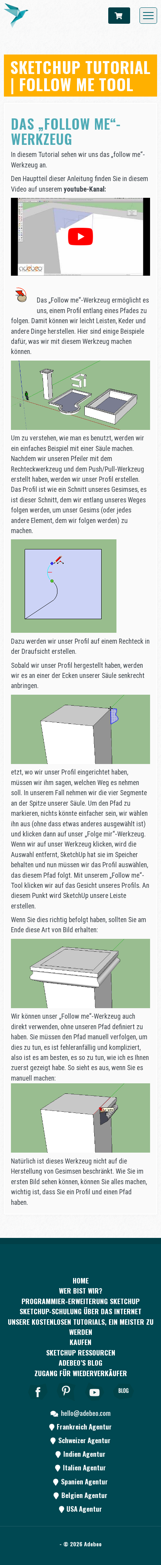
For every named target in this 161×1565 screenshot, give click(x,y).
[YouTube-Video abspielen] (80, 237)
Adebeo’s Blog (80, 1362)
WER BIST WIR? (80, 1290)
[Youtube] (95, 1402)
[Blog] (123, 1402)
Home (81, 1280)
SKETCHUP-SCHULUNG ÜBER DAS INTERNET (80, 1311)
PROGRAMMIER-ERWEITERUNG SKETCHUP (80, 1301)
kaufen (80, 1342)
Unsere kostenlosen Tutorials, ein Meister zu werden (81, 1327)
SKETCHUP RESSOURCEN (80, 1352)
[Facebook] (38, 1402)
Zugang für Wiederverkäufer (80, 1373)
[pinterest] (66, 1402)
